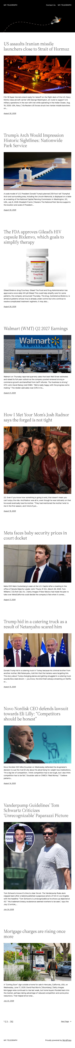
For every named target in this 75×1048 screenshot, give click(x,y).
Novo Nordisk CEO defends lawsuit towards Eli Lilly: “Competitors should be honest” (36, 713)
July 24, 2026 (9, 909)
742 (11, 1021)
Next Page (66, 1021)
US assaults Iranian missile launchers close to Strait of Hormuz (36, 46)
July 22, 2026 (9, 1001)
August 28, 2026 (10, 306)
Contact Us (50, 5)
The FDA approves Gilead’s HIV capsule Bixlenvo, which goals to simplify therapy (34, 237)
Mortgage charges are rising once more (34, 934)
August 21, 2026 (10, 393)
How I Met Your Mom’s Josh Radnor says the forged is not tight (36, 417)
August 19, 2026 (10, 511)
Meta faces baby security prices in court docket (35, 535)
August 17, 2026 (10, 600)
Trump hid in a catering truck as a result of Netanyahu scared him (35, 624)
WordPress (66, 1040)
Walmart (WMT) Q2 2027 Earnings (36, 328)
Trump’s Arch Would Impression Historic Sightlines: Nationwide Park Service (34, 140)
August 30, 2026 (10, 113)
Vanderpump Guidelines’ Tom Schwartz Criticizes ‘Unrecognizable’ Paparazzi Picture (36, 810)
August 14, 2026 (10, 783)
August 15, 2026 (10, 687)
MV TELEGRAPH (10, 5)
